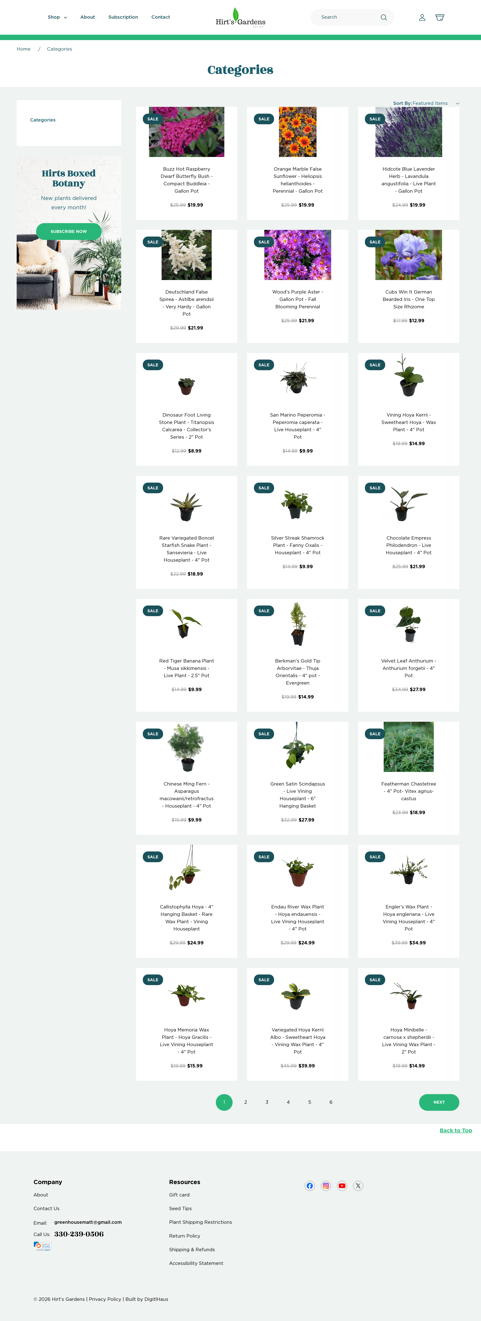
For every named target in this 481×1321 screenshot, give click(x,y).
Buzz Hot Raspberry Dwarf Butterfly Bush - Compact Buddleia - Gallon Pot (187, 180)
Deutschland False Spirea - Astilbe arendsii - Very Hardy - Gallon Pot (186, 303)
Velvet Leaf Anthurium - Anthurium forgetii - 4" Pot (408, 668)
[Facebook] (310, 1186)
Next (439, 1102)
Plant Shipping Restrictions (200, 1222)
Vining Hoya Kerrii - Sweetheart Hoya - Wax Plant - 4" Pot (408, 422)
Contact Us (46, 1209)
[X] (358, 1186)
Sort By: (402, 103)
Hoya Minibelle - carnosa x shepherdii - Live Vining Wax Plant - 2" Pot (408, 1041)
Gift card (179, 1195)
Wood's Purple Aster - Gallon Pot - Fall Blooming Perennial (297, 299)
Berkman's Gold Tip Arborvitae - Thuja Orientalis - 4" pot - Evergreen (297, 672)
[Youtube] (342, 1186)
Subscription (123, 17)
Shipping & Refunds (192, 1250)
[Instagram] (326, 1186)
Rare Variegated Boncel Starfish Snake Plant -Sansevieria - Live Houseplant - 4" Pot (186, 549)
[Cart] (440, 17)
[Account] (422, 17)
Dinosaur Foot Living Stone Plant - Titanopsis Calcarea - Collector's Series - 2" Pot (186, 426)
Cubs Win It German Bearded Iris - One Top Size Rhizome (409, 299)
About (87, 17)
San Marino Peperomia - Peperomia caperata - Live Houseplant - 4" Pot (297, 426)
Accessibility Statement (196, 1263)
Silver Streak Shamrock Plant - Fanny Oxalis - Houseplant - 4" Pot (297, 545)
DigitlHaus (156, 1299)
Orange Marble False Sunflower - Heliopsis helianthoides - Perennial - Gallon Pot (298, 180)
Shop (54, 17)
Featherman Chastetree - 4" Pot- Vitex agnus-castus (408, 791)
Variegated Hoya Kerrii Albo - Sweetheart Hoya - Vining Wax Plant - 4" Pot (297, 1041)
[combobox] (351, 17)
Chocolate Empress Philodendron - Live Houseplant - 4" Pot (409, 545)
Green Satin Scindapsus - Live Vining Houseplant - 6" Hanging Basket (297, 795)
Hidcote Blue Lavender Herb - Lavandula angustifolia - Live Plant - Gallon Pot (409, 180)
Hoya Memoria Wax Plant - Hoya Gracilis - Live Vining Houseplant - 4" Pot (186, 1041)
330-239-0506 (79, 1234)
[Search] (384, 17)
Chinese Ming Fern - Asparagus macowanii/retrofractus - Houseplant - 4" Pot (187, 795)
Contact (160, 17)
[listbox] (435, 103)
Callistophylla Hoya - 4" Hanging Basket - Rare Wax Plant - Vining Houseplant (186, 918)
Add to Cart (187, 132)
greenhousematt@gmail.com (88, 1223)
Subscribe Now (69, 232)
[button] (42, 1246)
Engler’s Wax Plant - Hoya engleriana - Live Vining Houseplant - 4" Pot (409, 918)
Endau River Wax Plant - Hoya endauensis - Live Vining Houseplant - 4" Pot (297, 918)
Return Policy (184, 1236)
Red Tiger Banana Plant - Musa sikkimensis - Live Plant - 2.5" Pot (186, 668)
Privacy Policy (105, 1299)
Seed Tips (180, 1209)
